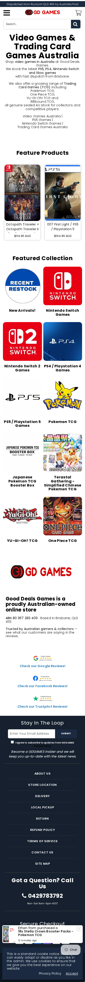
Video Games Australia (42, 116)
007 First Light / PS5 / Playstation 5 (62, 226)
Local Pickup (42, 807)
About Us (42, 773)
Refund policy (42, 830)
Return (42, 818)
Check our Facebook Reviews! (42, 686)
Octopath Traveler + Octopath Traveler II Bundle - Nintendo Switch (22, 227)
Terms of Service (42, 841)
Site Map (42, 864)
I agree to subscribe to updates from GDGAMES (44, 744)
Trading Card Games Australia (42, 127)
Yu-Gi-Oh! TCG (39, 98)
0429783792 (45, 896)
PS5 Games (41, 120)
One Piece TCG (42, 94)
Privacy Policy (42, 746)
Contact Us (42, 852)
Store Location (42, 785)
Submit (66, 733)
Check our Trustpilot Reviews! (42, 706)
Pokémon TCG (42, 91)
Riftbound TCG (42, 101)
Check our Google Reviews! (43, 666)
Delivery (42, 796)
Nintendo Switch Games (41, 123)
